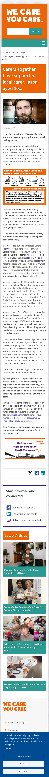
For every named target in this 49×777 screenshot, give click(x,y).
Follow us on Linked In (24, 514)
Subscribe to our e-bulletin (27, 520)
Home (5, 52)
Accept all (23, 771)
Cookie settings (23, 756)
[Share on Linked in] (42, 473)
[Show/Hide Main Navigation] (25, 43)
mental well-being (11, 417)
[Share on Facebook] (36, 473)
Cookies (8, 748)
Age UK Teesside (34, 254)
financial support (11, 421)
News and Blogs (18, 52)
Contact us (13, 730)
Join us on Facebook (23, 507)
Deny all (23, 764)
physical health (15, 414)
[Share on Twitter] (30, 473)
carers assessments (29, 417)
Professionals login (17, 722)
